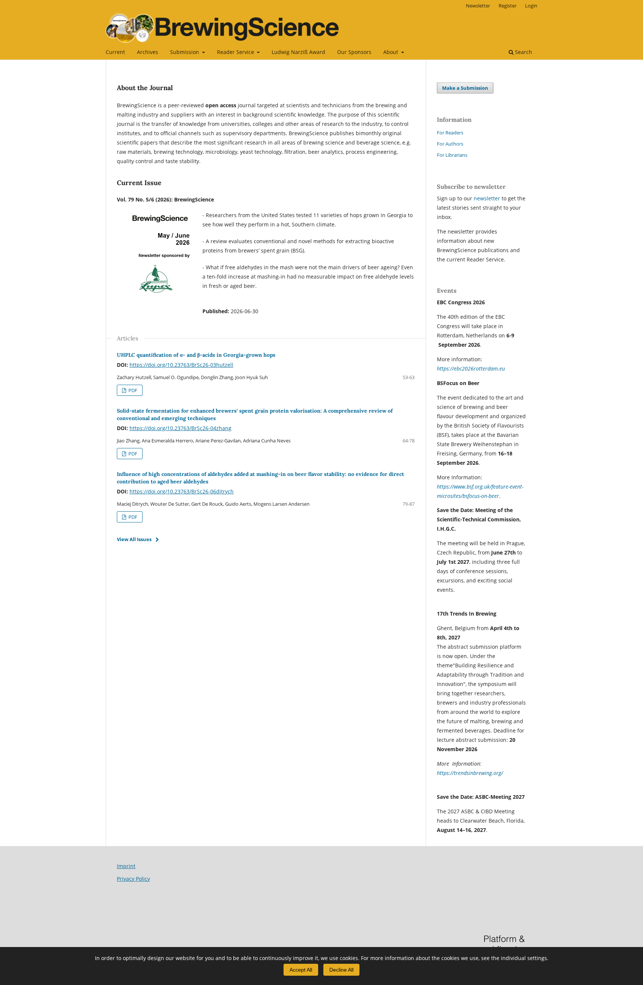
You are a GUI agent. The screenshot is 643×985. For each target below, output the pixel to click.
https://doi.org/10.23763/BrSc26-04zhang (180, 428)
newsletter (488, 198)
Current (115, 51)
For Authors (450, 143)
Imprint (126, 866)
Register (507, 5)
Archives (147, 51)
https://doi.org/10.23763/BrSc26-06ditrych (181, 491)
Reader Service (236, 51)
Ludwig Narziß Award (298, 51)
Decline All (341, 970)
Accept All (300, 970)
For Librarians (452, 155)
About (391, 51)
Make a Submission (465, 88)
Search (523, 51)
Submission (185, 51)
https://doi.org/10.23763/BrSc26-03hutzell (181, 364)
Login (531, 5)
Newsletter (478, 5)
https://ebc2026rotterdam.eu (471, 368)
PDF (132, 390)
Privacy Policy (133, 878)
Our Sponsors (354, 51)
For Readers (450, 132)
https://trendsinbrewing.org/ (470, 772)
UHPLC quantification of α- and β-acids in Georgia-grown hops (196, 355)
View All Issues (134, 539)
